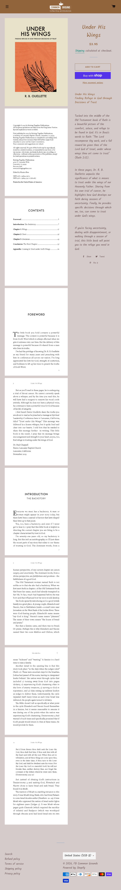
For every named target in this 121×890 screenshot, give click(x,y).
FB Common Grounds (86, 864)
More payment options (93, 82)
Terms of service (14, 864)
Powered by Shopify (74, 868)
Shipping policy (13, 869)
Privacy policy (12, 874)
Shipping (79, 51)
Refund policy (12, 859)
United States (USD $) (78, 856)
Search (8, 854)
